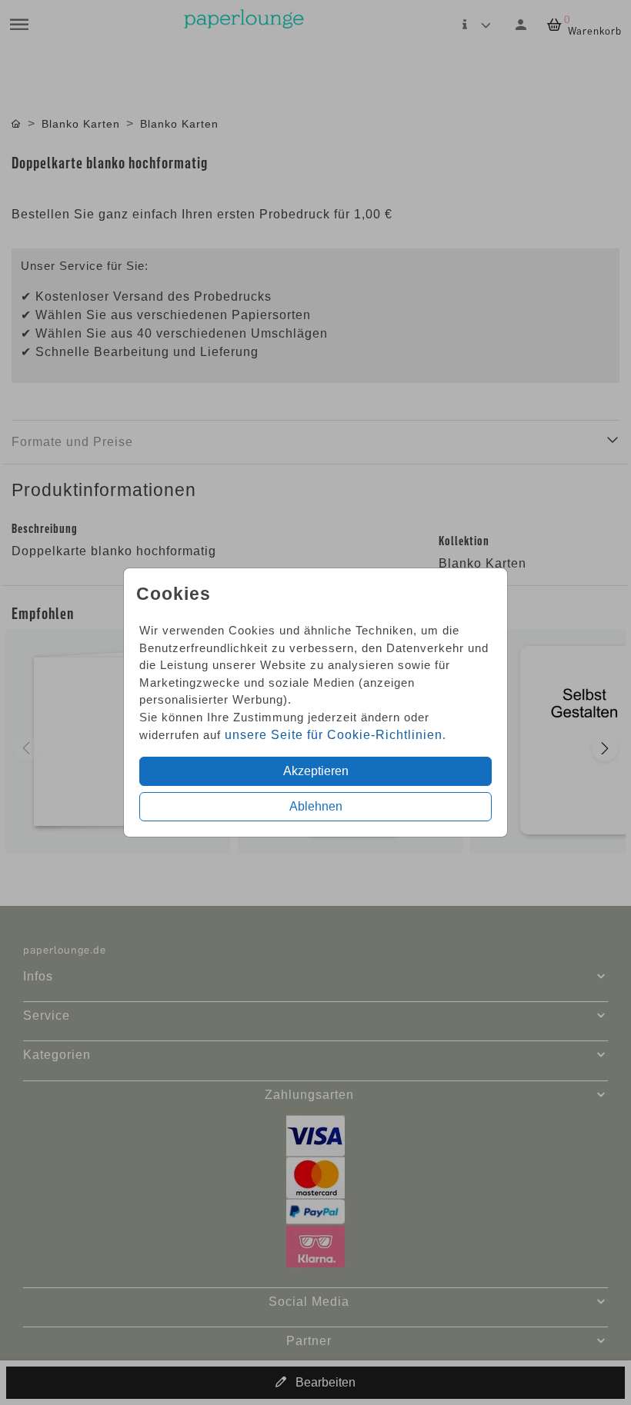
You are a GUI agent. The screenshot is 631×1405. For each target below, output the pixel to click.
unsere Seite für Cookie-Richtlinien (333, 734)
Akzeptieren (316, 770)
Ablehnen (315, 806)
